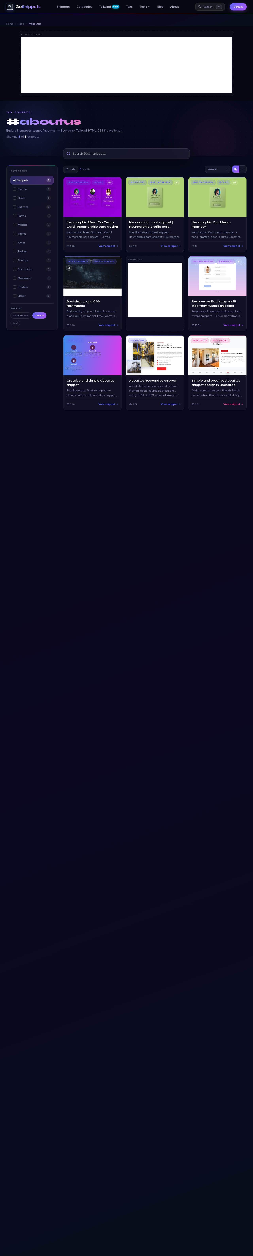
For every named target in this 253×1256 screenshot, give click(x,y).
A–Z (15, 323)
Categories (84, 7)
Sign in (238, 7)
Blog (160, 7)
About (174, 7)
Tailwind (108, 7)
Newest (39, 315)
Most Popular (21, 315)
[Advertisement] (126, 65)
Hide (72, 169)
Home (9, 24)
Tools (143, 7)
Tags (129, 7)
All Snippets (31, 180)
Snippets (63, 7)
